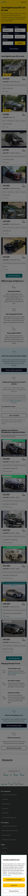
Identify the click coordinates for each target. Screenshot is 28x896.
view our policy (7, 875)
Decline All (14, 885)
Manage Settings (14, 891)
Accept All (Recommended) (14, 879)
